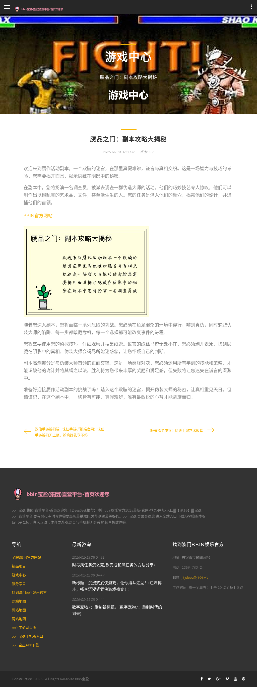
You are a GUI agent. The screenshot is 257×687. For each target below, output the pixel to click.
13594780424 (193, 567)
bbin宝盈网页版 (24, 627)
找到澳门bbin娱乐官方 (29, 592)
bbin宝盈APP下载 (25, 645)
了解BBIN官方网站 (26, 557)
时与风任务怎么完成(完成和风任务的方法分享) (113, 564)
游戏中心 (19, 575)
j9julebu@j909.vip (195, 577)
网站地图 (19, 601)
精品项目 (19, 566)
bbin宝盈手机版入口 (27, 636)
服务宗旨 (19, 583)
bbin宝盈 (82, 679)
